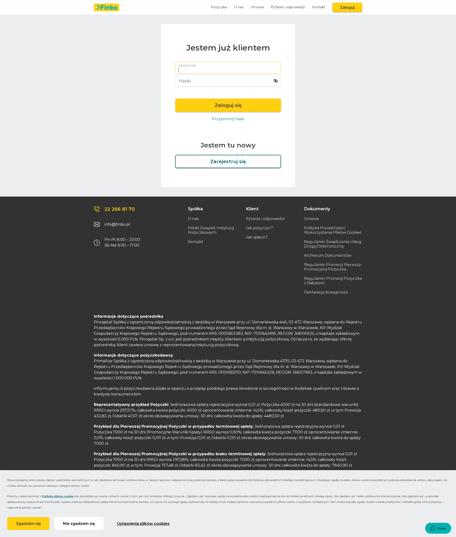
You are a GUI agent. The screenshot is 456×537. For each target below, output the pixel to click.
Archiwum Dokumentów (328, 255)
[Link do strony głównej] (106, 7)
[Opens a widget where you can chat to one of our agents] (438, 529)
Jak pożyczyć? (259, 228)
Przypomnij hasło (228, 119)
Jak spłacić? (257, 237)
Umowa (257, 7)
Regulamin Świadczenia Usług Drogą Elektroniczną (332, 243)
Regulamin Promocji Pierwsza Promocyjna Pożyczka (332, 266)
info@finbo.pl (117, 224)
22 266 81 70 (119, 209)
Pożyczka (219, 7)
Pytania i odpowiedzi (288, 7)
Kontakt (318, 7)
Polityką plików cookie (57, 496)
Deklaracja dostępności (326, 292)
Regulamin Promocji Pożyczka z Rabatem (333, 280)
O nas (238, 7)
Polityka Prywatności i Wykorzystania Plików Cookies (332, 230)
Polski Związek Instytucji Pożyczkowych (211, 230)
